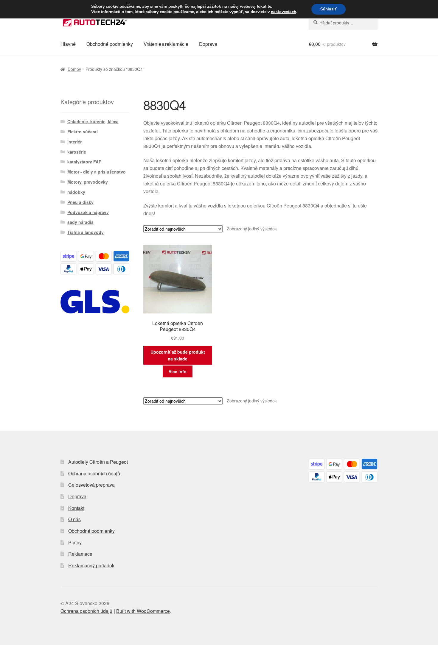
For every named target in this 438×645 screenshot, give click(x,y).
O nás (74, 519)
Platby (75, 542)
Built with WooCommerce (143, 610)
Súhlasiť (328, 9)
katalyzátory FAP (84, 162)
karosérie (76, 152)
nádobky (76, 192)
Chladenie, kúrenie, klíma (93, 121)
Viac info (178, 371)
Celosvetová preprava (91, 484)
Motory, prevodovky (87, 182)
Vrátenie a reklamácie (166, 43)
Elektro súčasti (82, 132)
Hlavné (68, 43)
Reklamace (80, 553)
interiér (74, 142)
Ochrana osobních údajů (94, 473)
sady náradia (80, 222)
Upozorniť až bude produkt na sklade (177, 355)
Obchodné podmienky (109, 43)
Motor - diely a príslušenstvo (96, 172)
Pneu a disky (80, 202)
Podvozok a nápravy (88, 212)
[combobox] (343, 22)
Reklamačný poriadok (91, 565)
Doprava (208, 43)
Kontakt (76, 508)
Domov (74, 69)
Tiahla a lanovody (85, 232)
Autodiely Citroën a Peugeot (98, 461)
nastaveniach (283, 12)
